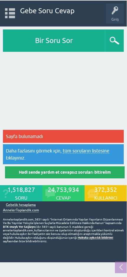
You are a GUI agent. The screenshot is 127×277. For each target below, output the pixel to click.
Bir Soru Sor (54, 40)
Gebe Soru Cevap (47, 11)
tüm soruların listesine (86, 150)
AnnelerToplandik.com (21, 210)
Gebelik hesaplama (21, 205)
